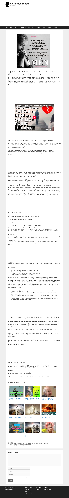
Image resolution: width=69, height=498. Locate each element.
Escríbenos (38, 489)
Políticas (55, 27)
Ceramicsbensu (19, 3)
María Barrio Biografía (9, 489)
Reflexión (44, 27)
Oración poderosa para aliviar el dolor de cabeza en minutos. (49, 434)
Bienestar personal (17, 443)
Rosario (16, 27)
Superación (46, 443)
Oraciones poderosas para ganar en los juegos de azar (16, 399)
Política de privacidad (29, 491)
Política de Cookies (29, 493)
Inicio (7, 27)
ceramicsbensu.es (47, 489)
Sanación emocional (39, 443)
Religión (11, 27)
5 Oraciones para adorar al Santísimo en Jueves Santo (32, 399)
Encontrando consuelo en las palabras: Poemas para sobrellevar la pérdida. (32, 435)
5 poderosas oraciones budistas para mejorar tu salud (32, 417)
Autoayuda (11, 442)
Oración (38, 27)
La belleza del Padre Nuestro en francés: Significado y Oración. (48, 399)
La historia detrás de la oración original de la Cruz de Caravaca (21, 445)
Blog (29, 27)
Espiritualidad (23, 27)
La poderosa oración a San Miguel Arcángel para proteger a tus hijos (48, 417)
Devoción (33, 27)
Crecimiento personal (25, 443)
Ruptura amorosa (32, 443)
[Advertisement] (34, 17)
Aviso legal (27, 489)
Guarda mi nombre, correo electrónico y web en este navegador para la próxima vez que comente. (31, 476)
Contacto (50, 27)
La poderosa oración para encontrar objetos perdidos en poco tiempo (16, 417)
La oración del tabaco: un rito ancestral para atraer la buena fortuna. (16, 434)
